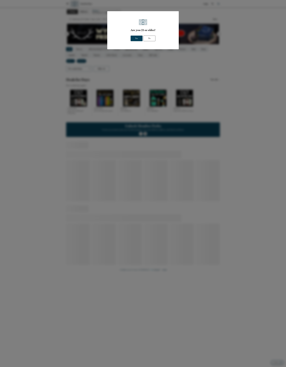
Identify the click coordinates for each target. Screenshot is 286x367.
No (149, 38)
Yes (136, 38)
